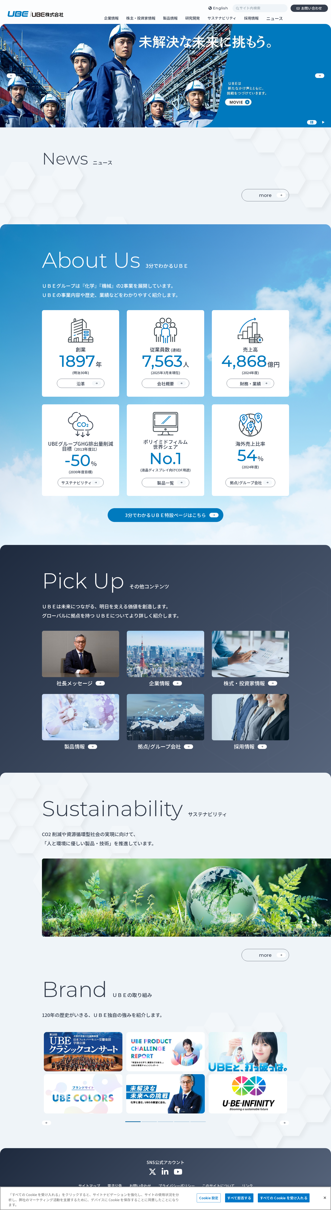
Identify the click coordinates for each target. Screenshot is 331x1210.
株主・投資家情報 (140, 18)
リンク (247, 1185)
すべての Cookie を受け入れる (283, 1197)
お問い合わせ (311, 8)
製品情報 (170, 18)
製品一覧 (165, 483)
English (220, 8)
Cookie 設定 (209, 1197)
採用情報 (251, 18)
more (265, 195)
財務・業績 (250, 383)
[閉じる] (325, 1198)
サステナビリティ (221, 18)
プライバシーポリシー (176, 1185)
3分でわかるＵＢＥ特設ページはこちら (165, 515)
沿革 (80, 383)
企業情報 (111, 18)
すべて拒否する (239, 1197)
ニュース (274, 18)
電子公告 (114, 1185)
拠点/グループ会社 (246, 482)
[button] (11, 75)
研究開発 (192, 18)
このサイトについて (218, 1185)
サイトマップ (89, 1185)
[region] (165, 1198)
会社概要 (165, 383)
